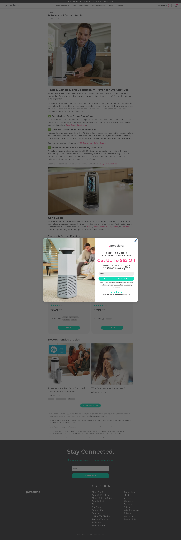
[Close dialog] (135, 240)
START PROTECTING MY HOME (116, 279)
